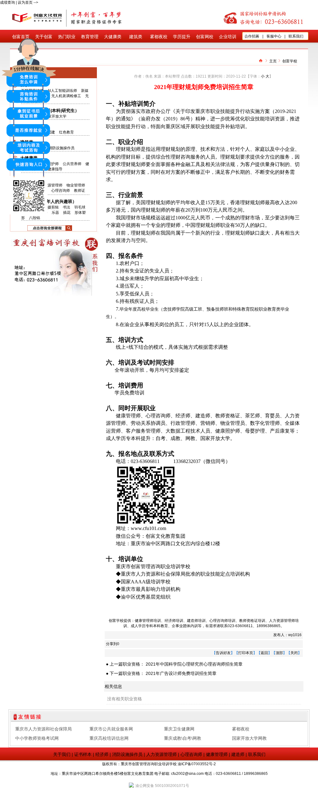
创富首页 (21, 36)
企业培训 (227, 36)
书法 (66, 207)
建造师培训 (196, 620)
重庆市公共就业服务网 (111, 728)
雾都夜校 (158, 36)
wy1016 (295, 635)
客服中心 (273, 36)
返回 (264, 653)
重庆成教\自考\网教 (182, 738)
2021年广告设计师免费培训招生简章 (181, 673)
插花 (66, 212)
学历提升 (181, 36)
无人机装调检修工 (66, 96)
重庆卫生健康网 (179, 728)
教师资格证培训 (252, 620)
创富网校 (204, 36)
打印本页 (245, 653)
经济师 (101, 754)
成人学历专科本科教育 (149, 626)
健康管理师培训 (148, 620)
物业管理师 (75, 185)
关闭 (294, 653)
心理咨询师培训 (222, 620)
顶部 (279, 653)
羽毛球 (79, 207)
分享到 (111, 644)
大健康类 (112, 36)
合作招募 (251, 36)
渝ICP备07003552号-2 (197, 764)
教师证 (79, 190)
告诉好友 (223, 653)
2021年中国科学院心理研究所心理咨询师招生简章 (194, 664)
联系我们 (295, 36)
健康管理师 (217, 754)
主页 (273, 61)
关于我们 (61, 754)
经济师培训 (174, 620)
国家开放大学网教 (249, 738)
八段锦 (34, 218)
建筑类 (135, 36)
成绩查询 (7, 2)
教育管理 (89, 36)
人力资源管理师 (161, 754)
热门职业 (66, 36)
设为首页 (25, 2)
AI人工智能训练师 (62, 90)
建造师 (237, 754)
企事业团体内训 (185, 626)
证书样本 (83, 754)
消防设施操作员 (61, 148)
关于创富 (43, 36)
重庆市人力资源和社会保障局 (43, 728)
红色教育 (66, 132)
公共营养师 (72, 164)
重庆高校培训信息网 (109, 738)
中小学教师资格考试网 (37, 738)
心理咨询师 (60, 190)
